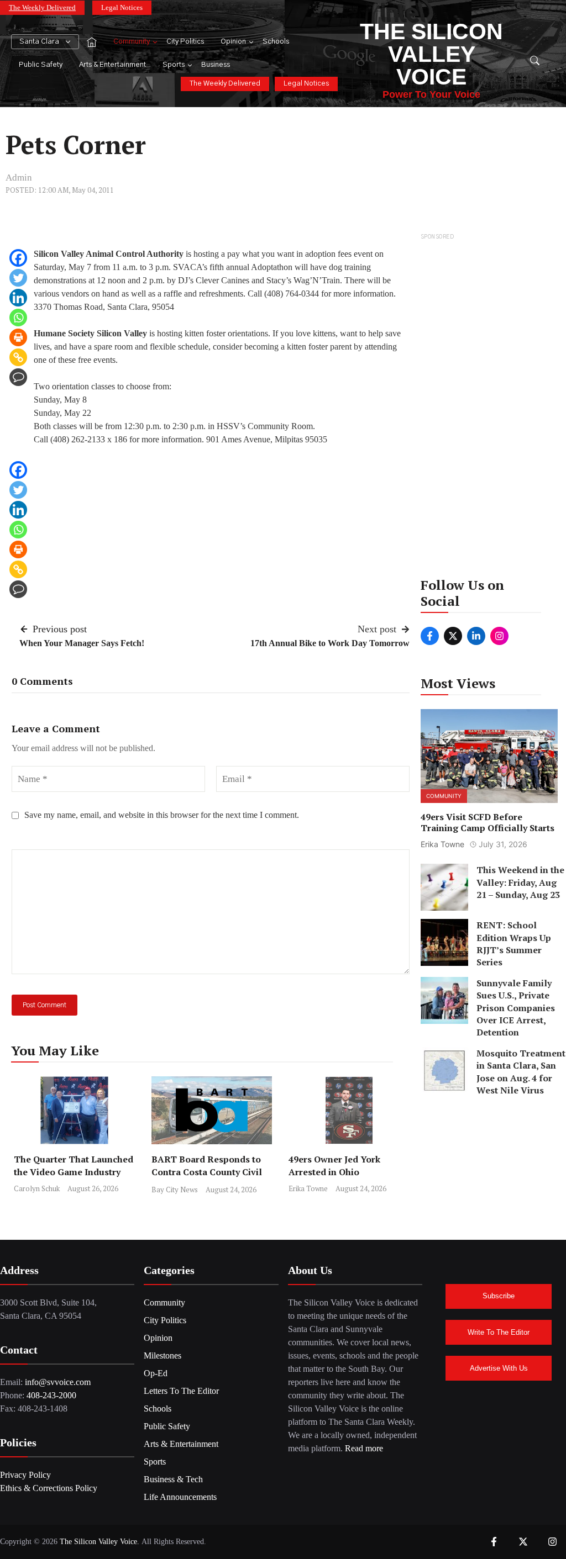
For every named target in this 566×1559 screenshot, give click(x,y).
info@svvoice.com (58, 1382)
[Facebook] (18, 258)
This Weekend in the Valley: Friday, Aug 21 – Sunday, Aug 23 (520, 882)
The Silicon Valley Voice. (99, 1541)
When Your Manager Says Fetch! (81, 643)
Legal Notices (122, 7)
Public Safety (40, 64)
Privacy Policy (25, 1474)
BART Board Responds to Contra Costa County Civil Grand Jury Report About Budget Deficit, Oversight (206, 1178)
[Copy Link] (18, 357)
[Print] (18, 337)
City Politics (185, 41)
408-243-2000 (51, 1395)
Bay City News (174, 1190)
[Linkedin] (18, 297)
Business (215, 64)
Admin (19, 177)
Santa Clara (39, 41)
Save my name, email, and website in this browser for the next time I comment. (161, 815)
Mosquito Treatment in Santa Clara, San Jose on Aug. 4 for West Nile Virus (520, 1071)
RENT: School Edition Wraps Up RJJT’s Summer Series (513, 943)
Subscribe (499, 1296)
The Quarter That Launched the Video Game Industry (73, 1165)
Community (131, 41)
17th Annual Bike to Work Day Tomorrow (330, 643)
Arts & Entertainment (112, 64)
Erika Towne (308, 1188)
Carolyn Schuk (37, 1188)
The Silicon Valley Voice (431, 54)
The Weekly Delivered (42, 7)
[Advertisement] (489, 408)
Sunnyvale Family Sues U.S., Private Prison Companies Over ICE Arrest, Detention (515, 1008)
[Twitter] (18, 278)
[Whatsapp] (18, 317)
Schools (276, 41)
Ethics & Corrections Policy (48, 1488)
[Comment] (18, 377)
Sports (174, 64)
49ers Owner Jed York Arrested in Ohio (334, 1165)
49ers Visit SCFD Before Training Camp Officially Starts (487, 822)
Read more (364, 1448)
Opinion (233, 41)
